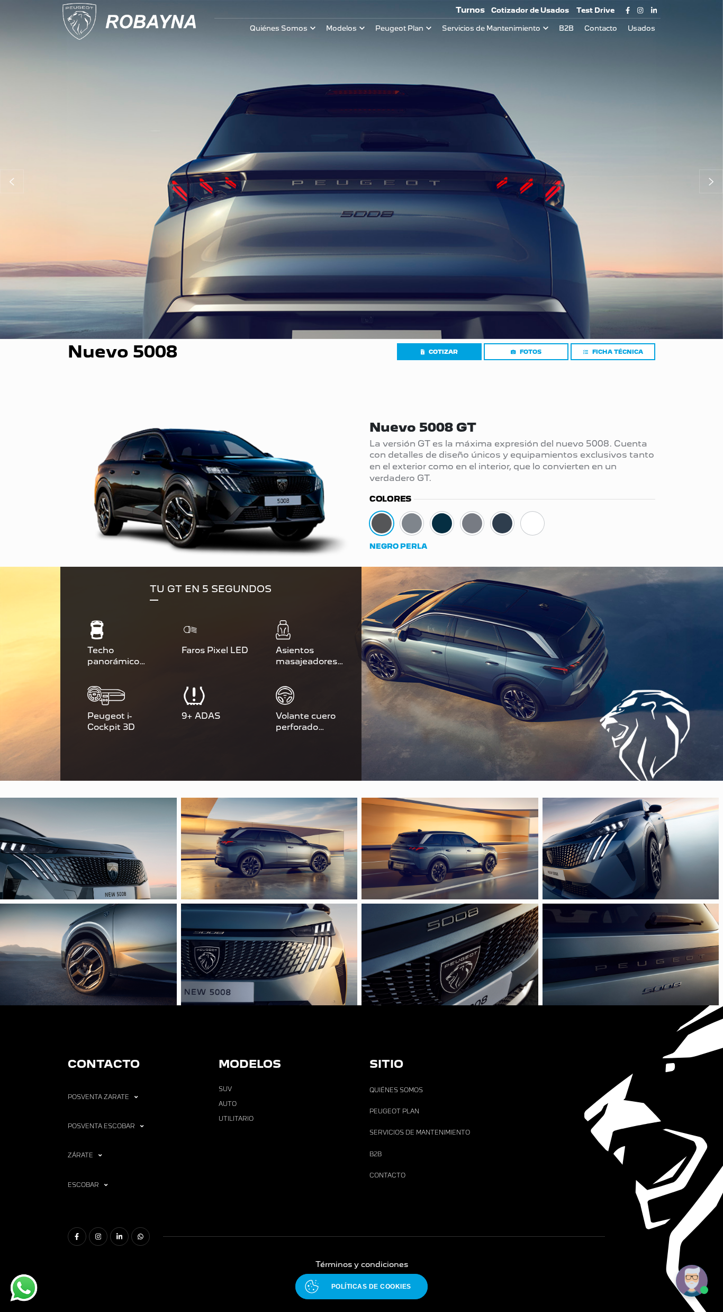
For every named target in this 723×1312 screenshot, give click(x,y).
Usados (641, 28)
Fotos (530, 352)
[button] (12, 181)
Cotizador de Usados (530, 10)
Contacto (600, 28)
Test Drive (595, 10)
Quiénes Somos (279, 28)
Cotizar (443, 352)
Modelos (341, 28)
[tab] (382, 523)
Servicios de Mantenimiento (491, 28)
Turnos (470, 9)
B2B (566, 28)
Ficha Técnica (617, 352)
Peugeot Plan (399, 28)
